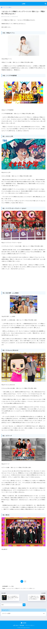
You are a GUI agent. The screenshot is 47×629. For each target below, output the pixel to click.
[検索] (24, 604)
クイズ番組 (15, 588)
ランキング (21, 588)
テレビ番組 (11, 586)
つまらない (9, 588)
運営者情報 (22, 625)
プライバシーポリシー (29, 625)
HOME (24, 623)
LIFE (23, 4)
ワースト (27, 588)
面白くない (32, 588)
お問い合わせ (16, 625)
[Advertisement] (23, 279)
